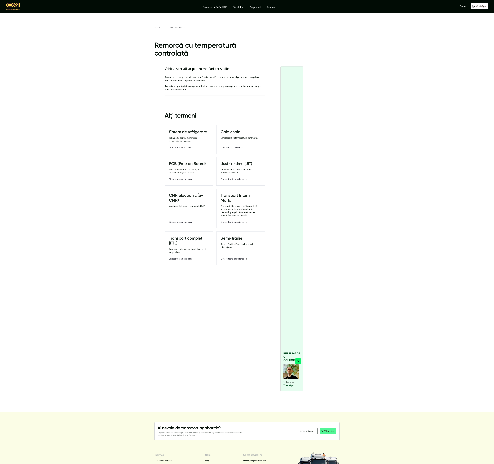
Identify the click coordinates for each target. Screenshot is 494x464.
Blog (207, 461)
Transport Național (163, 461)
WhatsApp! (288, 385)
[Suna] (298, 361)
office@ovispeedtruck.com (254, 461)
